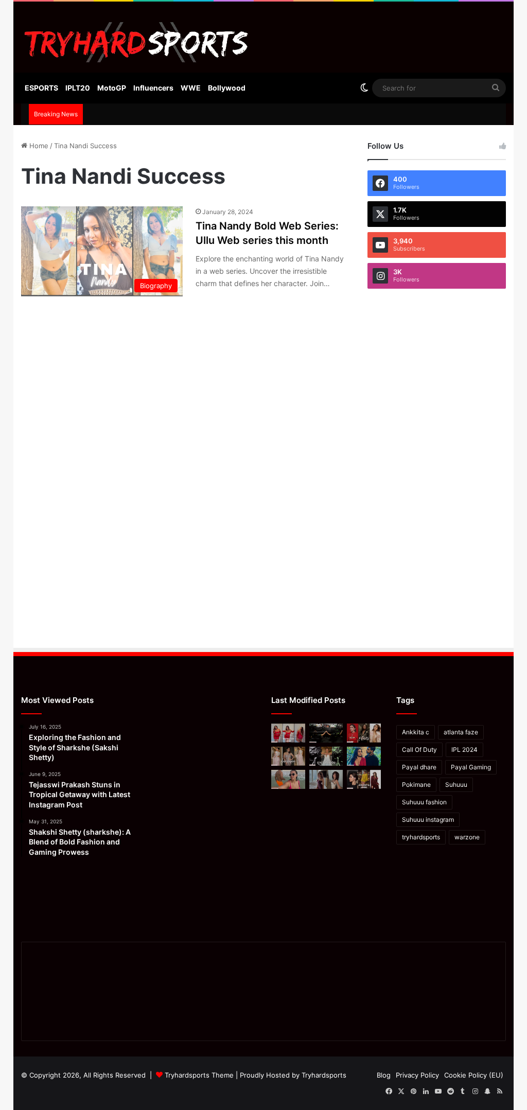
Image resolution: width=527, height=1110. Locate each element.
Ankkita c (415, 732)
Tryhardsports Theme (199, 1075)
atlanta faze (461, 732)
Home (37, 146)
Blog (384, 1075)
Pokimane (416, 784)
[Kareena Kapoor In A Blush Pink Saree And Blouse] (288, 756)
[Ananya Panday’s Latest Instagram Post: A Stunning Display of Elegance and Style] (364, 779)
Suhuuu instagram (428, 819)
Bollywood (226, 87)
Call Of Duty (419, 749)
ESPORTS (41, 87)
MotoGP (111, 87)
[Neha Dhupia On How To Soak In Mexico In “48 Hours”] (288, 779)
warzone (467, 837)
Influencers (153, 87)
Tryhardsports (324, 1075)
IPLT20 (77, 87)
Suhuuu (456, 784)
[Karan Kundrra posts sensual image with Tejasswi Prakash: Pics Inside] (364, 756)
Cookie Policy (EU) (473, 1075)
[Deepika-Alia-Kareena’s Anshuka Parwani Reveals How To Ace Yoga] (364, 733)
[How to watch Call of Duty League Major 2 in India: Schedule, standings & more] (326, 733)
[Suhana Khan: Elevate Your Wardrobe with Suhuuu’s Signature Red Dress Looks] (288, 733)
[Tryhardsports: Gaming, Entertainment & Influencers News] (136, 42)
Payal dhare (419, 767)
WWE (191, 87)
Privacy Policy (417, 1075)
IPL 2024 (464, 749)
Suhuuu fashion (424, 802)
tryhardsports (421, 837)
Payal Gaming (471, 767)
